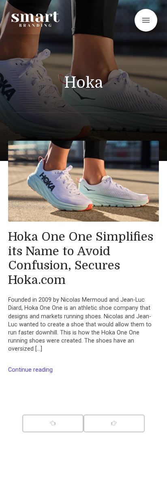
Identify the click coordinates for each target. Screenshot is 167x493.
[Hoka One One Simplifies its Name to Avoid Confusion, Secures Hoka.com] (83, 181)
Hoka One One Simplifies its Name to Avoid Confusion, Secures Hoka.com (80, 258)
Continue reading (30, 369)
